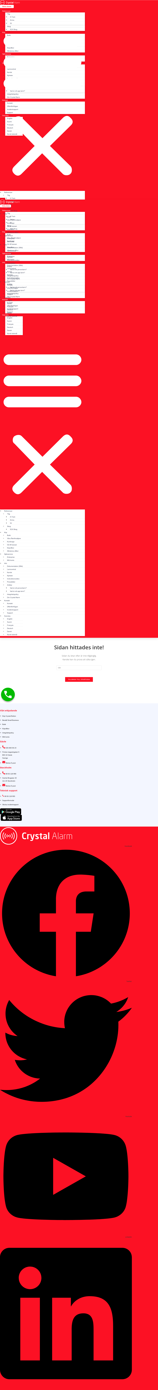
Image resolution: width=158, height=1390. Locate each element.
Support (10, 312)
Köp (3, 232)
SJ (11, 223)
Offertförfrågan (12, 306)
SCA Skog (13, 211)
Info (3, 262)
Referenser (6, 11)
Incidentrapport (12, 309)
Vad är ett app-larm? (17, 273)
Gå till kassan (12, 244)
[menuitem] (5, 315)
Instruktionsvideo (13, 278)
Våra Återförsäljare (14, 238)
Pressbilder (11, 281)
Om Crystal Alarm (13, 297)
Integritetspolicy (13, 293)
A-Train (12, 17)
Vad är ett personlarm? (18, 269)
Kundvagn (10, 241)
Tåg (8, 14)
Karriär (9, 272)
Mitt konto (10, 259)
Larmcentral (11, 268)
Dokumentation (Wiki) (15, 265)
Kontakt (5, 300)
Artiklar (9, 284)
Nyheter (10, 275)
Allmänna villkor (13, 232)
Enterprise (11, 256)
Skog (9, 208)
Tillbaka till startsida (79, 679)
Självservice (6, 253)
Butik (9, 235)
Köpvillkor (10, 247)
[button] (42, 103)
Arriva (12, 219)
